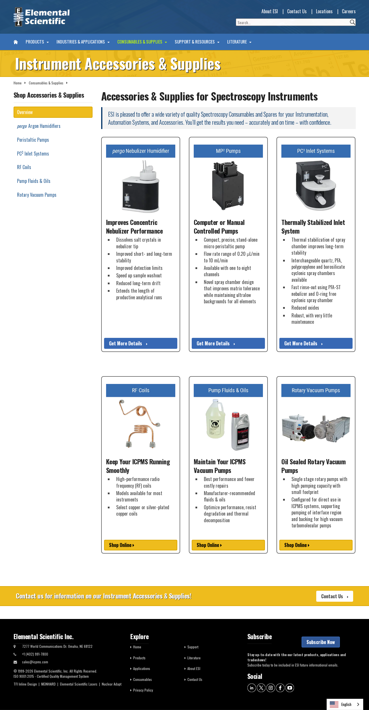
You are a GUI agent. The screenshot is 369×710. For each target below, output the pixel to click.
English (346, 704)
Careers (349, 11)
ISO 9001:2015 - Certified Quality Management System (51, 676)
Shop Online (121, 545)
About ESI (269, 11)
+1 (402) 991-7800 (35, 654)
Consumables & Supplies (140, 41)
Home (18, 82)
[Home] (16, 41)
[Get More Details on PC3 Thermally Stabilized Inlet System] (316, 179)
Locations (324, 11)
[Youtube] (289, 687)
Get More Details (126, 343)
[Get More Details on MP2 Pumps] (228, 179)
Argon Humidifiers (39, 125)
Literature (237, 41)
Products (35, 41)
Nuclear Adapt (111, 683)
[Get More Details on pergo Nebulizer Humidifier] (140, 179)
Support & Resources (195, 41)
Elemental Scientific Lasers (78, 683)
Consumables (142, 679)
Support (192, 646)
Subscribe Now (320, 642)
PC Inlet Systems (33, 153)
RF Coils (24, 167)
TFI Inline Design (25, 683)
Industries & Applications (81, 41)
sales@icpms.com (35, 661)
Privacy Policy (143, 690)
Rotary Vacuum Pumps (37, 194)
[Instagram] (270, 687)
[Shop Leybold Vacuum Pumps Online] (316, 418)
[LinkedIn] (251, 687)
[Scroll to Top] (356, 692)
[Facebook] (280, 687)
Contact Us (297, 11)
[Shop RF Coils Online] (140, 418)
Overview (25, 112)
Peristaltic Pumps (33, 139)
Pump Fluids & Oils (33, 180)
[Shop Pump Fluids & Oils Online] (228, 418)
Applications (141, 668)
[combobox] (345, 704)
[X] (261, 687)
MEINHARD (48, 683)
